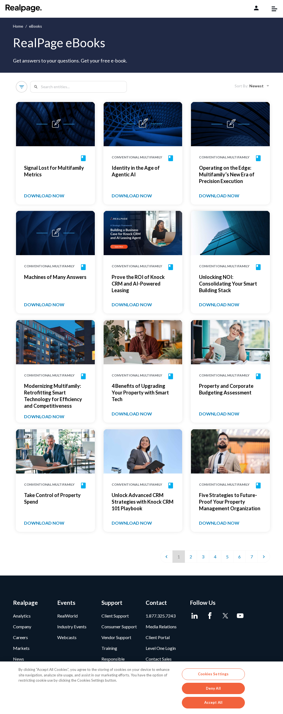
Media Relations (161, 626)
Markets (21, 648)
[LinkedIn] (195, 616)
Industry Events (72, 626)
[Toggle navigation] (271, 8)
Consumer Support (119, 626)
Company (22, 626)
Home (18, 26)
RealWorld (67, 615)
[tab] (252, 86)
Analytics (22, 615)
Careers (20, 637)
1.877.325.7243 (160, 615)
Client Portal (158, 637)
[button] (21, 87)
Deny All (213, 688)
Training (109, 648)
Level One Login (161, 648)
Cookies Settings (213, 674)
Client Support (115, 615)
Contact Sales (159, 658)
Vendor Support (116, 637)
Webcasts (67, 637)
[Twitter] (225, 616)
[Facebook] (210, 616)
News (18, 658)
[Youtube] (240, 616)
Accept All (213, 702)
